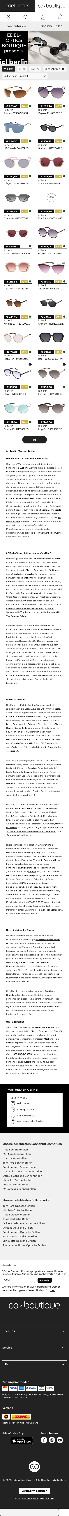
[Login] (43, 17)
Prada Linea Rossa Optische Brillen (24, 1245)
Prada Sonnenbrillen (15, 1149)
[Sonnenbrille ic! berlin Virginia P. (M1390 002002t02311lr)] (52, 92)
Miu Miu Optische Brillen (18, 1210)
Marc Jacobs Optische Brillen (20, 1236)
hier (52, 1290)
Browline (32, 768)
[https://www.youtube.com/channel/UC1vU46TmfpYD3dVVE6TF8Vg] (60, 1440)
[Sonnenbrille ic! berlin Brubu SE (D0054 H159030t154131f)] (17, 408)
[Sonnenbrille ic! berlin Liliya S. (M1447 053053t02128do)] (52, 408)
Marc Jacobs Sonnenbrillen (19, 1188)
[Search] (25, 17)
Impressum (47, 1498)
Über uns (8, 1331)
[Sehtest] (8, 17)
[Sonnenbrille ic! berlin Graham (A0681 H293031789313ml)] (17, 198)
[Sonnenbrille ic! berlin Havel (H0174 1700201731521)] (17, 373)
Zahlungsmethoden (51, 977)
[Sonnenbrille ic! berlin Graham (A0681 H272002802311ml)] (52, 127)
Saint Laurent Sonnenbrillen (20, 1167)
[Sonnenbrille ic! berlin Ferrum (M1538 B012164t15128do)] (52, 373)
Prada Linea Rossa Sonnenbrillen (23, 1171)
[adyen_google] (50, 1388)
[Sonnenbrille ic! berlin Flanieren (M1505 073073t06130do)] (17, 338)
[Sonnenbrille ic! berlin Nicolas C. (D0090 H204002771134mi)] (17, 303)
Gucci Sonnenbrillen (15, 1158)
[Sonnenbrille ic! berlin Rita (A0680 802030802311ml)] (52, 338)
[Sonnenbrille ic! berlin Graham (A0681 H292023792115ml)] (52, 303)
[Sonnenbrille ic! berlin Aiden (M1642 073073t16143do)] (17, 233)
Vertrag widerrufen (34, 1491)
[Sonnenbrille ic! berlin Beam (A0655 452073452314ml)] (52, 233)
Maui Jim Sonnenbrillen (17, 1180)
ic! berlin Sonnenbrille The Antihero (25, 608)
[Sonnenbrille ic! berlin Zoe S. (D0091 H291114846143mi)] (52, 162)
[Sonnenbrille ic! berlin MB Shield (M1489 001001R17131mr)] (17, 127)
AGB (18, 1498)
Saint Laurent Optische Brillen (21, 1232)
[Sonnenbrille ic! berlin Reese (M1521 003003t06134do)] (17, 92)
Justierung (13, 835)
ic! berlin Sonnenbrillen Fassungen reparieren (31, 831)
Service (7, 1347)
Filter (10, 69)
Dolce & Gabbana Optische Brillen (24, 1223)
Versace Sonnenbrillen (16, 1184)
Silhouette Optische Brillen (19, 1240)
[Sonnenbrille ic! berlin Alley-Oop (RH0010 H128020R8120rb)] (17, 162)
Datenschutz (30, 1498)
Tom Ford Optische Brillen (19, 1205)
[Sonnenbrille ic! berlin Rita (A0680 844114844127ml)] (17, 268)
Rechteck (11, 768)
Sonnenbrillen (16, 26)
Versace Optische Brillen (18, 1227)
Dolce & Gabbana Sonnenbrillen (22, 1175)
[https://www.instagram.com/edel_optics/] (52, 1440)
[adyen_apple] (41, 1388)
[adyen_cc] (5, 1388)
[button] (17, 5)
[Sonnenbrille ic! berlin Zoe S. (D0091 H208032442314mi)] (52, 198)
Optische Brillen (51, 26)
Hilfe (5, 1364)
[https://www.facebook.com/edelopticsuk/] (44, 1440)
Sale (22, 1065)
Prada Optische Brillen (17, 1214)
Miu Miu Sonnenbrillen (17, 1153)
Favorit (32, 871)
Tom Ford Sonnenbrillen (17, 1162)
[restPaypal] (31, 1388)
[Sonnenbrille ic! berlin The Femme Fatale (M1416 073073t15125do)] (52, 268)
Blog (37, 820)
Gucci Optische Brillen (16, 1218)
